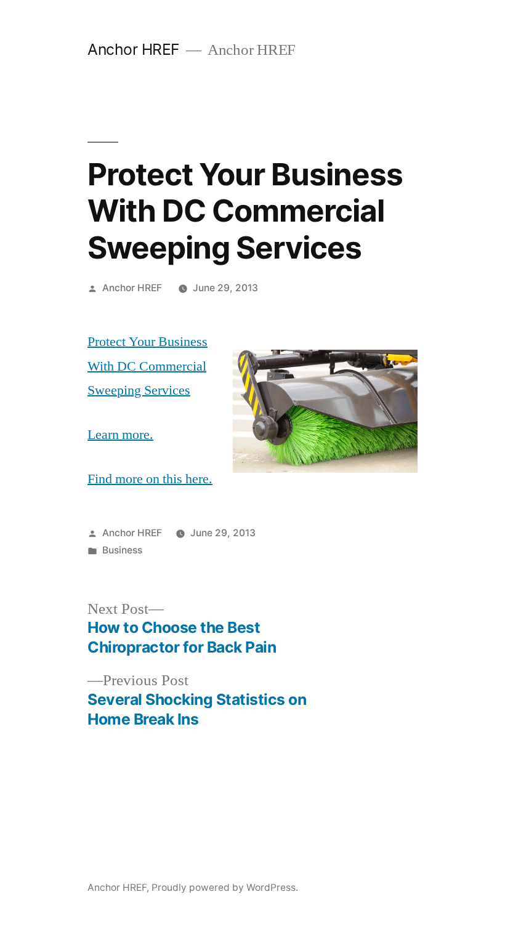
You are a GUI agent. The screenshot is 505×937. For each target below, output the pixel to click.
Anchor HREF (133, 49)
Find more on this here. (149, 479)
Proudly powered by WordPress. (225, 887)
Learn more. (120, 434)
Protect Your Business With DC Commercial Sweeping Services (147, 366)
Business (122, 550)
